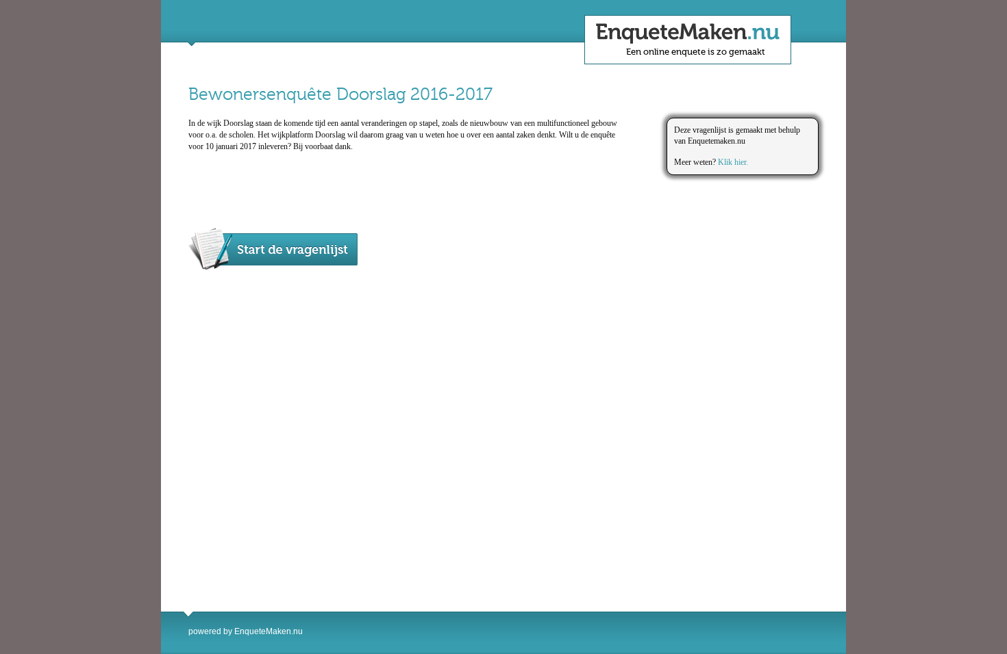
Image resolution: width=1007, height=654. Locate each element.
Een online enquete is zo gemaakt (695, 52)
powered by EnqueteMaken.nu (245, 631)
